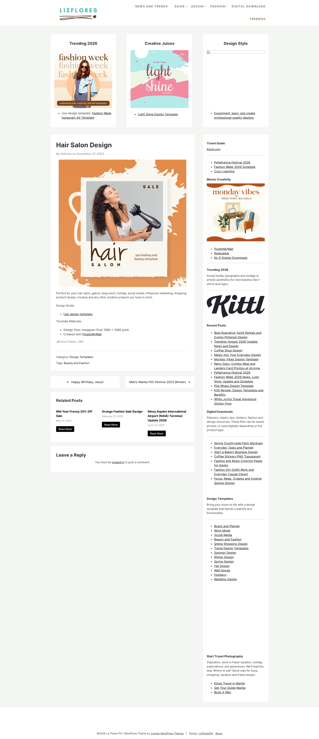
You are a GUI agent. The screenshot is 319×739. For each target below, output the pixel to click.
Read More (65, 429)
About (218, 733)
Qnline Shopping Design (231, 544)
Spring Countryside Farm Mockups (238, 443)
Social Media (223, 535)
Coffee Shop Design (228, 350)
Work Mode (222, 530)
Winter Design (224, 557)
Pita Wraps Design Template (233, 386)
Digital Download (249, 6)
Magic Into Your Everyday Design (237, 355)
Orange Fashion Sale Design (122, 411)
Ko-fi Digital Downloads (230, 258)
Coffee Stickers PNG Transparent (237, 456)
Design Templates (81, 357)
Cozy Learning (224, 171)
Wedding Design (225, 579)
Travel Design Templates (231, 548)
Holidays (220, 575)
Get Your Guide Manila (230, 688)
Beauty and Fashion (77, 363)
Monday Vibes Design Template (236, 359)
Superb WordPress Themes (167, 733)
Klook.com (213, 149)
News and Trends (151, 6)
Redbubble (221, 253)
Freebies (258, 19)
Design (197, 6)
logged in (118, 462)
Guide (179, 6)
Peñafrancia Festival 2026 (232, 162)
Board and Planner (227, 526)
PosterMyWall (92, 334)
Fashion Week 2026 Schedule (234, 167)
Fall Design (221, 566)
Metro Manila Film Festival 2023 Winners (157, 382)
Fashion (217, 6)
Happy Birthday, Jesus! (87, 382)
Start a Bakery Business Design (236, 452)
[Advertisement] (234, 621)
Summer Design (225, 552)
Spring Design (224, 561)
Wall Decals (222, 570)
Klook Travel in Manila (229, 683)
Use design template (78, 314)
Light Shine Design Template (158, 114)
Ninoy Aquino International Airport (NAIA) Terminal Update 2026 (167, 416)
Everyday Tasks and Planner (233, 447)
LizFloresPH (206, 733)
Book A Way (222, 692)
